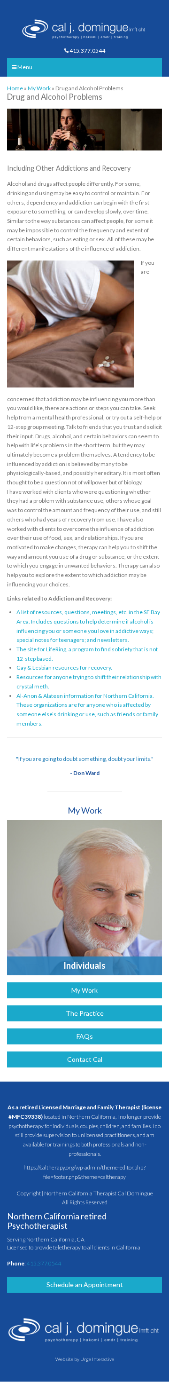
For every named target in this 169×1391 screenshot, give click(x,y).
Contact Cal (84, 1059)
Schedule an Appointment (84, 1284)
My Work (39, 88)
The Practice (85, 1013)
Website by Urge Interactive (84, 1359)
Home (15, 88)
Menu (24, 67)
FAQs (85, 1036)
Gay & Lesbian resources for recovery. (64, 667)
